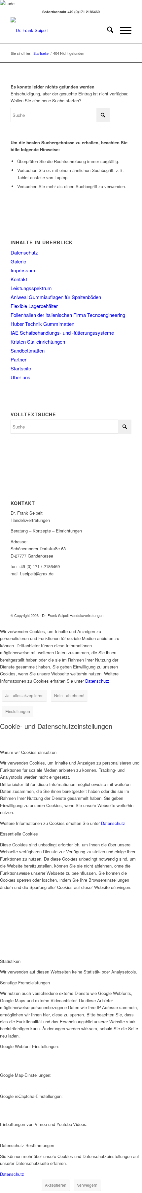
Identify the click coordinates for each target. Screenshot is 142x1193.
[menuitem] (106, 30)
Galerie (18, 261)
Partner (18, 359)
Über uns (20, 377)
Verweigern (87, 1185)
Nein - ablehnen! (69, 695)
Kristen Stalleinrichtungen (38, 341)
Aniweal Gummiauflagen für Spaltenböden (56, 296)
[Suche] (106, 30)
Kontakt (19, 279)
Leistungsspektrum (31, 288)
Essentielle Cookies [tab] (19, 834)
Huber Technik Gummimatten (42, 323)
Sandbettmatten (28, 350)
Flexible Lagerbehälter (34, 305)
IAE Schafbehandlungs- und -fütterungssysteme (62, 332)
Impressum (23, 270)
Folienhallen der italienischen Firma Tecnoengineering (68, 314)
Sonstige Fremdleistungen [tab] (25, 982)
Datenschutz (24, 252)
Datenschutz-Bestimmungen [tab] (27, 1145)
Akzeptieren (55, 1185)
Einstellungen (17, 711)
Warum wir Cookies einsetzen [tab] (28, 752)
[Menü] (122, 30)
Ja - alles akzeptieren (24, 695)
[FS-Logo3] (59, 30)
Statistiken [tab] (10, 961)
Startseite (21, 368)
